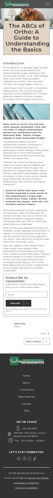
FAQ (26, 411)
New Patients (26, 397)
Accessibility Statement (26, 483)
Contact (26, 404)
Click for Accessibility (26, 488)
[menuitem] (26, 376)
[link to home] (26, 361)
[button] (47, 4)
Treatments (26, 390)
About (26, 383)
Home (26, 376)
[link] (18, 458)
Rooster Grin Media (38, 478)
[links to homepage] (16, 4)
